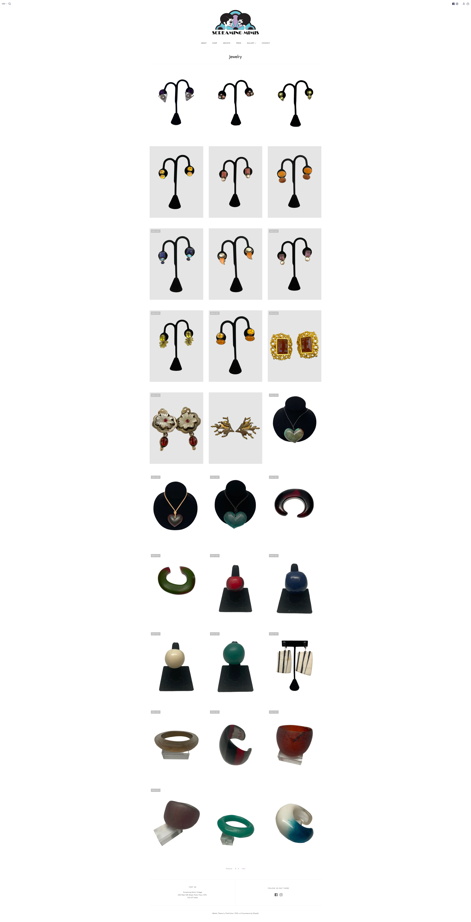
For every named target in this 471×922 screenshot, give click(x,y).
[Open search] (9, 4)
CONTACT (266, 43)
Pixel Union (229, 913)
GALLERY (250, 43)
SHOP (214, 43)
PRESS (238, 43)
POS (236, 913)
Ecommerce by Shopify (250, 913)
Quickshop (162, 137)
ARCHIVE (226, 43)
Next (243, 868)
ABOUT (204, 43)
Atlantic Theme (217, 913)
